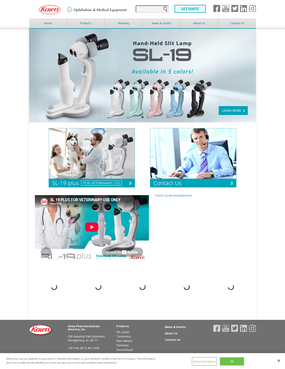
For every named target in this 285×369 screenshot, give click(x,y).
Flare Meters (124, 341)
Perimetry (122, 345)
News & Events (161, 23)
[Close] (279, 360)
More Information (204, 361)
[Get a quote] (190, 9)
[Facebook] (217, 8)
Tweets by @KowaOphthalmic (174, 195)
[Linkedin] (244, 328)
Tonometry (123, 336)
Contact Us (237, 23)
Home (48, 23)
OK (232, 361)
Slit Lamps (122, 332)
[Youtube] (226, 8)
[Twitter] (235, 8)
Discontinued (124, 350)
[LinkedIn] (244, 8)
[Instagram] (252, 8)
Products (85, 23)
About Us (199, 23)
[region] (142, 361)
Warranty (123, 23)
